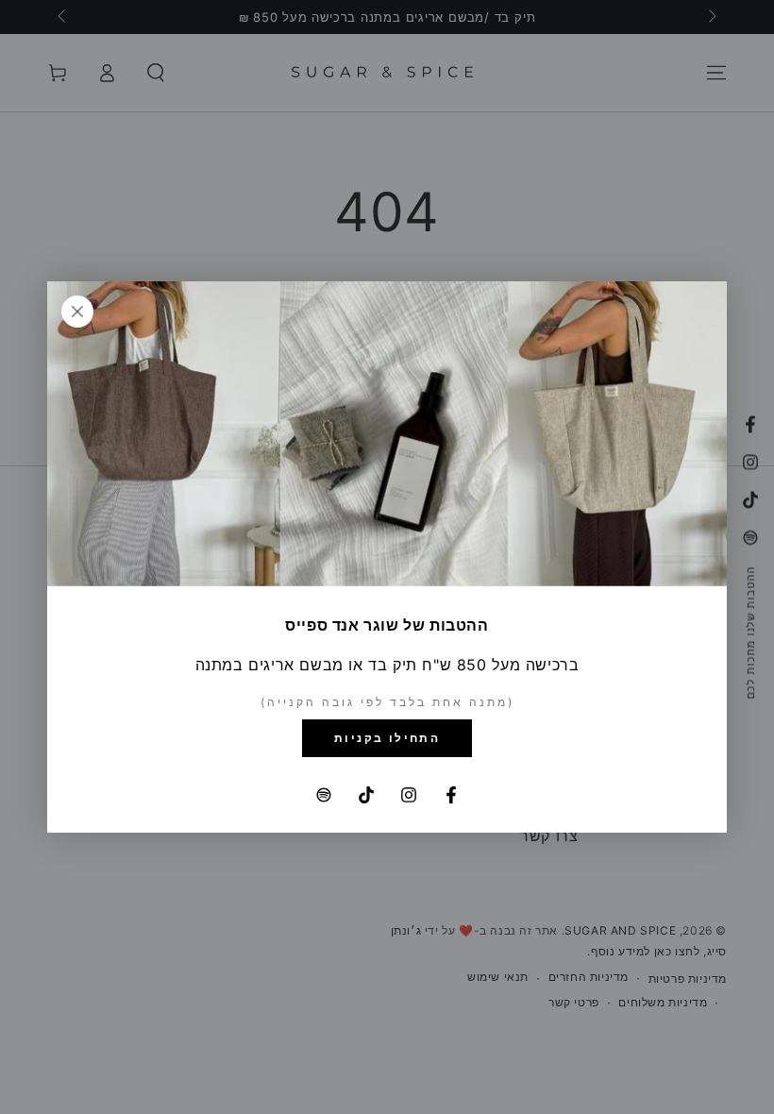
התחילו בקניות (387, 738)
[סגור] (77, 311)
